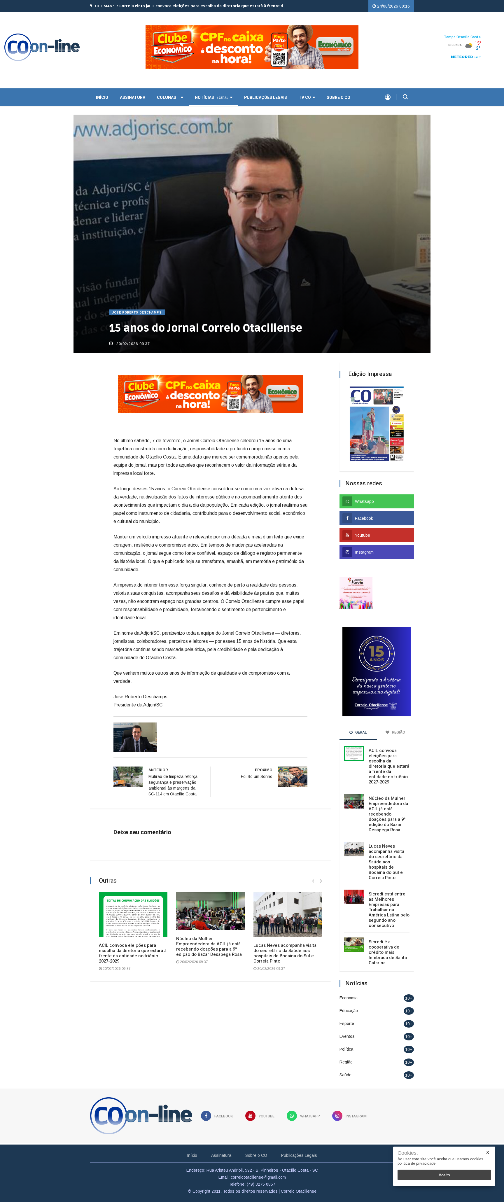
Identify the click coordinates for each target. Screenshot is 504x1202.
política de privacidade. (417, 1163)
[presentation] (313, 880)
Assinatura (132, 97)
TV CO (305, 97)
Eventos (347, 1035)
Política (346, 1048)
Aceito (444, 1175)
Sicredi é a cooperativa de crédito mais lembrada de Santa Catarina (388, 951)
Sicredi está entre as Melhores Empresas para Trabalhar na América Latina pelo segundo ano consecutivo (389, 909)
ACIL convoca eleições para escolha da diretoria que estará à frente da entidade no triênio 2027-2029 (133, 953)
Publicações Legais (265, 97)
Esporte (347, 1022)
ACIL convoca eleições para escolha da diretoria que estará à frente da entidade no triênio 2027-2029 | (196, 6)
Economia (349, 997)
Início (192, 1154)
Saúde (345, 1074)
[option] (196, 6)
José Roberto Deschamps (137, 311)
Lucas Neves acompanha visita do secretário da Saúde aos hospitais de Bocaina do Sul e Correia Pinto (284, 953)
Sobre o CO (338, 97)
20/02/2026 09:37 (132, 343)
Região (346, 1061)
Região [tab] (398, 731)
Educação (349, 1009)
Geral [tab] (360, 731)
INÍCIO (102, 97)
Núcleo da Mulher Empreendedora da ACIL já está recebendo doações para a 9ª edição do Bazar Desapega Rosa (209, 946)
